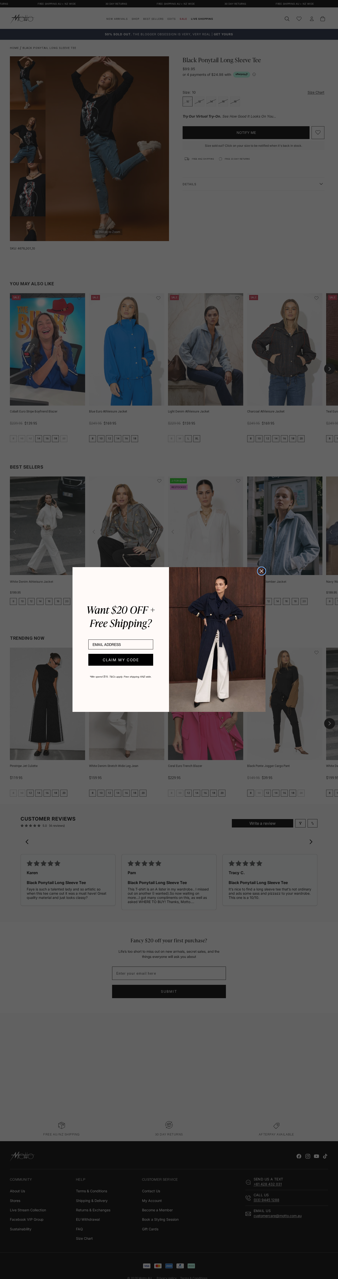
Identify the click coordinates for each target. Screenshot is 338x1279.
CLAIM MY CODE (121, 660)
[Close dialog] (262, 571)
